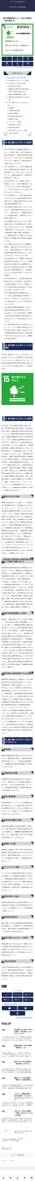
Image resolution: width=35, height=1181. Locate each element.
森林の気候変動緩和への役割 (17, 94)
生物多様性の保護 (14, 110)
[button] (28, 64)
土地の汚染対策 (13, 133)
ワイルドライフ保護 (15, 122)
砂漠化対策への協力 (15, 124)
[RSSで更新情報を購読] (17, 1013)
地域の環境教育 (13, 113)
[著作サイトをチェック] (9, 1008)
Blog (5, 986)
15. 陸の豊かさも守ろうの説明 (16, 77)
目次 (14, 73)
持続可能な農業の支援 (15, 116)
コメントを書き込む (17, 1155)
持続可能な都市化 (14, 127)
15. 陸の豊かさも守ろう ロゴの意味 (18, 80)
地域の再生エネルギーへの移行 (18, 130)
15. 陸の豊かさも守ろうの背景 (16, 83)
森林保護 (11, 108)
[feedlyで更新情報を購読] (25, 1008)
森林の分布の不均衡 (15, 86)
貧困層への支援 (13, 119)
